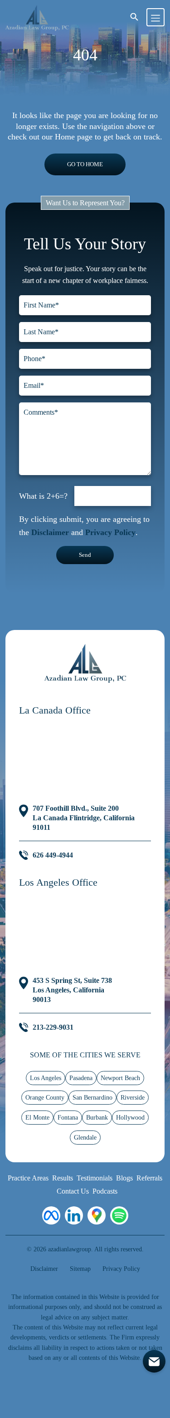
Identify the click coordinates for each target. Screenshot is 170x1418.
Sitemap (80, 1268)
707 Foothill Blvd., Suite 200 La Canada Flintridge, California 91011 (84, 817)
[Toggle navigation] (155, 17)
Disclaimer (50, 532)
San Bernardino (92, 1097)
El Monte (37, 1117)
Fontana (68, 1117)
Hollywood (130, 1117)
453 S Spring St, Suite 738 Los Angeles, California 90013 (72, 990)
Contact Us (73, 1191)
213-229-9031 (53, 1027)
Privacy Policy (110, 532)
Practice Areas (28, 1178)
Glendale (85, 1137)
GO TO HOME (85, 164)
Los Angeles (45, 1078)
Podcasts (104, 1191)
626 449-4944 (53, 855)
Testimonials (94, 1178)
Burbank (97, 1117)
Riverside (133, 1097)
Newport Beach (120, 1078)
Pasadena (80, 1078)
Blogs (124, 1178)
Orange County (44, 1097)
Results (62, 1178)
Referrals (149, 1178)
